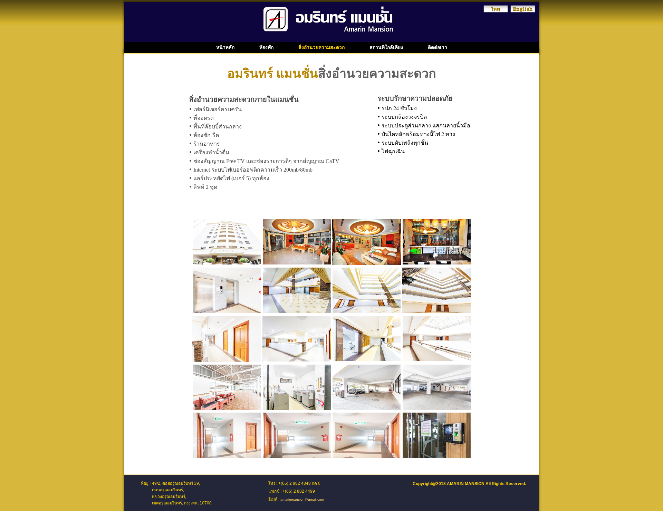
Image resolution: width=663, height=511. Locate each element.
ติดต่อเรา (437, 47)
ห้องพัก (266, 47)
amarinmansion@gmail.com (302, 499)
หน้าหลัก (225, 47)
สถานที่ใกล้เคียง (386, 47)
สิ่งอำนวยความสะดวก (321, 47)
